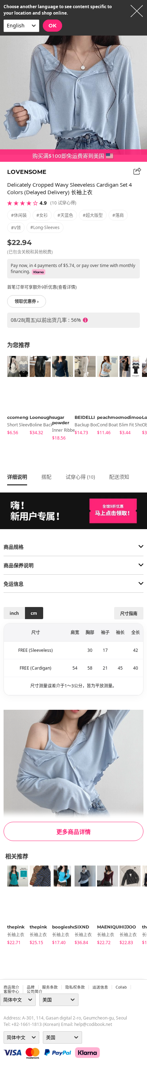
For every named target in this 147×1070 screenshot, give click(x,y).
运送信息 (100, 987)
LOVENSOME (26, 172)
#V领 (16, 228)
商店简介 (11, 987)
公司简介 (34, 991)
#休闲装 (19, 215)
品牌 (31, 987)
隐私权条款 (75, 987)
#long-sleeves (45, 227)
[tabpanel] (15, 396)
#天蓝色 (65, 215)
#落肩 (118, 215)
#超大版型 (93, 215)
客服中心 (11, 991)
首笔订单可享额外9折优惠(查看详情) (42, 287)
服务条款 (50, 987)
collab (121, 987)
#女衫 (42, 215)
